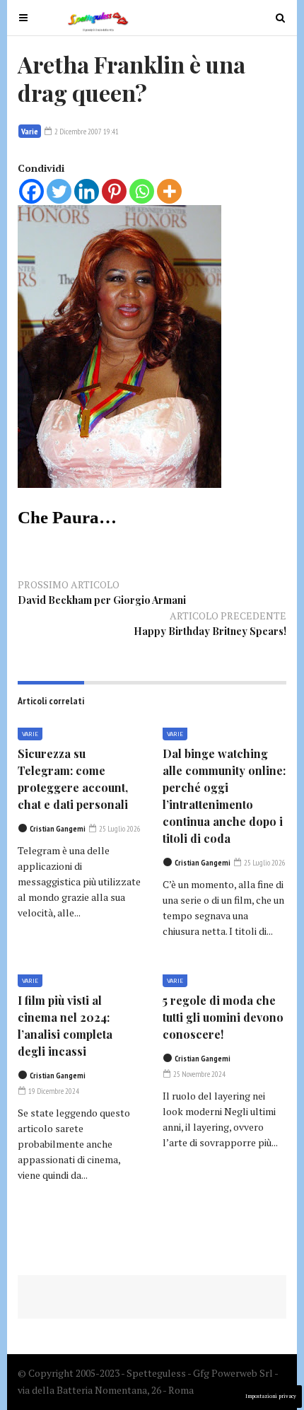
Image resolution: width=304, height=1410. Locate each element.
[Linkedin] (86, 191)
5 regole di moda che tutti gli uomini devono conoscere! (223, 1017)
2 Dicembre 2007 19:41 (86, 131)
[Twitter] (59, 191)
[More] (169, 191)
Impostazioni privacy (270, 1396)
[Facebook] (31, 191)
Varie (29, 131)
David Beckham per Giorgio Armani (102, 600)
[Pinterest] (114, 191)
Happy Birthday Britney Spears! (210, 631)
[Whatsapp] (141, 191)
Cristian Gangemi (58, 829)
